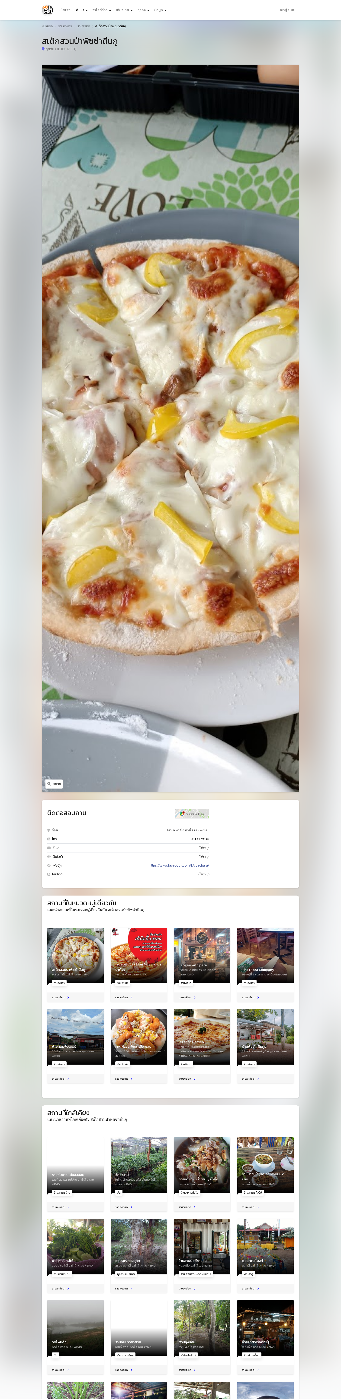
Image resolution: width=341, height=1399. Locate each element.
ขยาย (57, 784)
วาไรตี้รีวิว (100, 10)
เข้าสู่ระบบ (288, 10)
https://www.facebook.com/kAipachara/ (179, 865)
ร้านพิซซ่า (83, 26)
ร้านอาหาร (65, 26)
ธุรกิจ (142, 10)
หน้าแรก (64, 10)
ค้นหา (82, 10)
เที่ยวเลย (122, 10)
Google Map (195, 813)
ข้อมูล (158, 10)
